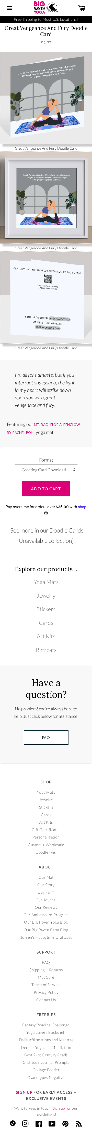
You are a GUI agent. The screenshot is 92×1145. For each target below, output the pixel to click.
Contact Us (46, 999)
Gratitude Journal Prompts (46, 1062)
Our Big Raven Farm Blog (46, 929)
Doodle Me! (46, 852)
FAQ (46, 962)
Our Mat (46, 877)
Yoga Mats (46, 582)
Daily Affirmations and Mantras (46, 1039)
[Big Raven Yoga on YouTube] (52, 1124)
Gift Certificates (46, 829)
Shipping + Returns (46, 969)
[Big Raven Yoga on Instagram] (25, 1124)
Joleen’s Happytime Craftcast (46, 937)
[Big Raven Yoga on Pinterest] (65, 1124)
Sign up (59, 1108)
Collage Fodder (46, 1069)
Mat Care (46, 977)
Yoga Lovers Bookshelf (46, 1032)
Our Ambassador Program (46, 914)
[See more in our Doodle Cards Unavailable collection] (46, 535)
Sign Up (24, 1092)
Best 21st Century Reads (46, 1054)
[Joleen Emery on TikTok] (13, 1124)
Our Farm (46, 892)
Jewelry (46, 595)
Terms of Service (46, 984)
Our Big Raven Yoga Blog (46, 922)
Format (46, 460)
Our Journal (46, 899)
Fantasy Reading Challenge (46, 1025)
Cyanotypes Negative (46, 1077)
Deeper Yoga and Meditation (46, 1047)
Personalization (46, 837)
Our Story (46, 884)
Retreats (46, 650)
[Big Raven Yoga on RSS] (78, 1124)
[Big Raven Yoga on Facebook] (38, 1124)
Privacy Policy (46, 992)
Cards (46, 622)
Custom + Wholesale (46, 844)
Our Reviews (46, 907)
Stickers (46, 609)
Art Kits (46, 636)
